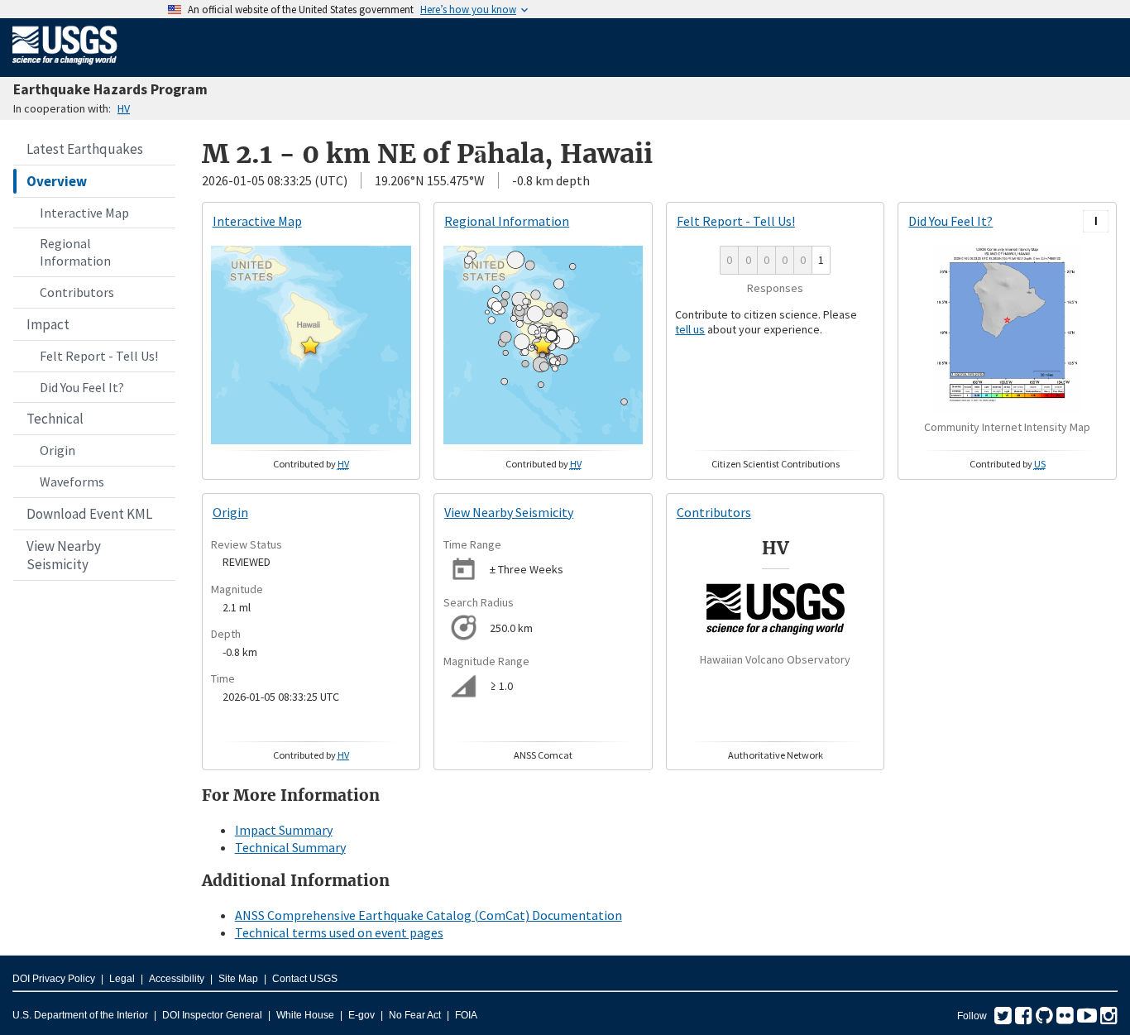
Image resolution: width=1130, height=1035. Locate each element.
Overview (56, 181)
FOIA (466, 1015)
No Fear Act (415, 1015)
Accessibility (176, 979)
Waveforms (72, 481)
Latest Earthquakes (84, 149)
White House (305, 1015)
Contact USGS (305, 979)
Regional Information (75, 252)
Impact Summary (284, 830)
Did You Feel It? (82, 387)
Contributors (77, 292)
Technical (55, 419)
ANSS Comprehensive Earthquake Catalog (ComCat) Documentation (428, 915)
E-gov (361, 1015)
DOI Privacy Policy (53, 979)
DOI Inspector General (212, 1015)
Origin (57, 450)
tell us (690, 329)
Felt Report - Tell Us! (99, 355)
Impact (47, 324)
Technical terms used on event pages (339, 932)
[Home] (64, 68)
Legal (122, 979)
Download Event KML (89, 514)
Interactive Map (84, 212)
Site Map (238, 979)
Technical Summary (290, 847)
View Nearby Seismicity (63, 555)
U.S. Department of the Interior (80, 1015)
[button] (310, 345)
